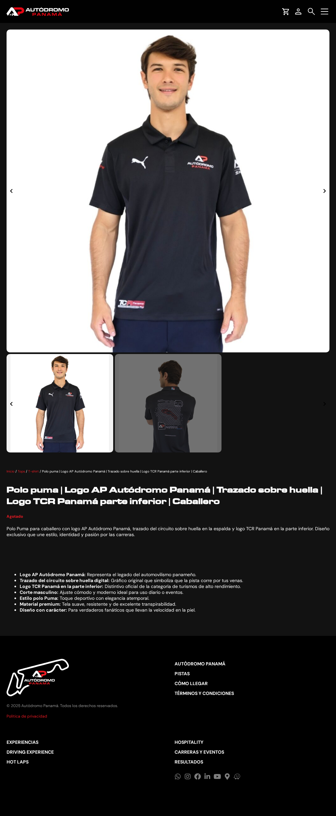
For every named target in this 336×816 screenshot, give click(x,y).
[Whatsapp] (178, 776)
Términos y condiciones (204, 693)
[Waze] (237, 776)
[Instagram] (187, 776)
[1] (168, 191)
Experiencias (22, 742)
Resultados (189, 762)
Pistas (182, 674)
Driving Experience (30, 752)
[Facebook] (197, 776)
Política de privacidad (27, 716)
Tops (21, 471)
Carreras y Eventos (199, 752)
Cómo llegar (191, 683)
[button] (11, 191)
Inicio (10, 471)
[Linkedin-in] (207, 776)
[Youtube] (217, 776)
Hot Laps (18, 762)
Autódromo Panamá (200, 664)
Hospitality (189, 742)
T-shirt (33, 471)
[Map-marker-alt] (227, 776)
